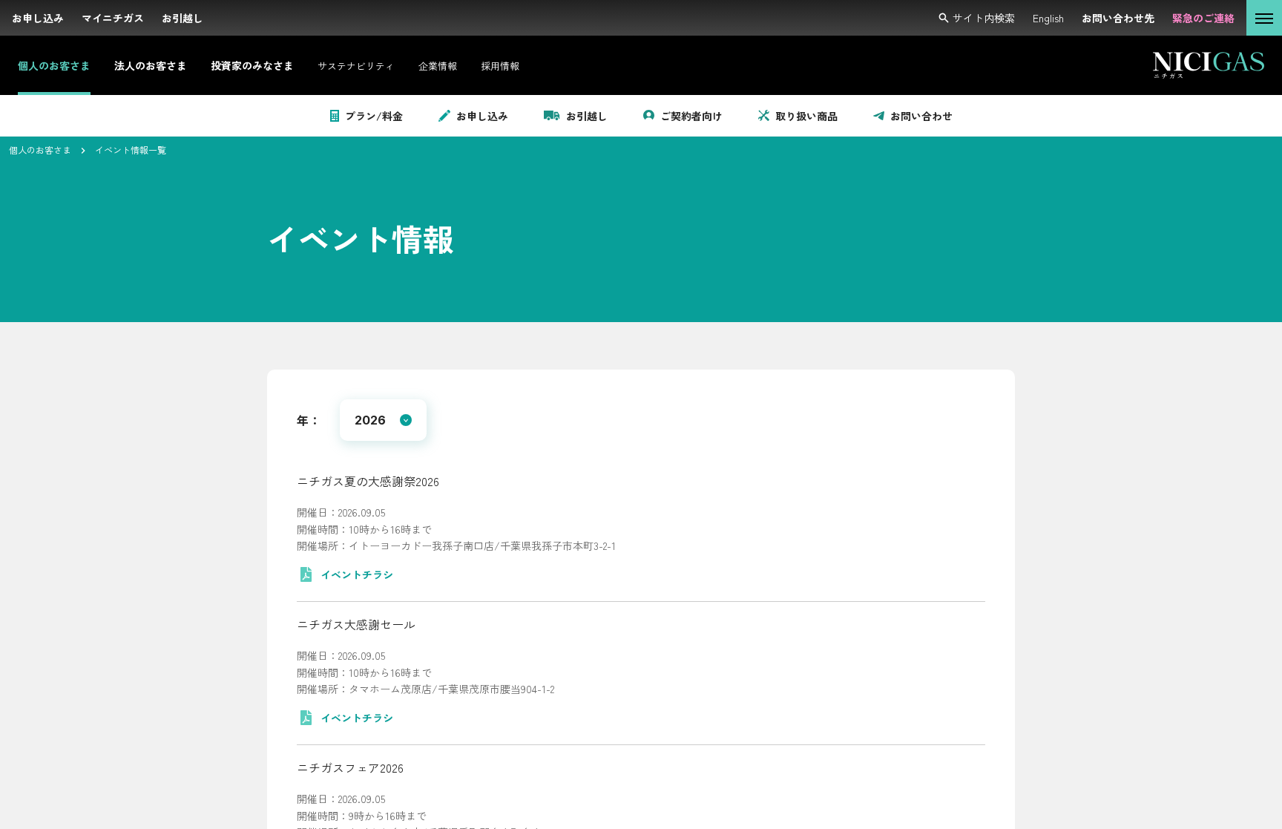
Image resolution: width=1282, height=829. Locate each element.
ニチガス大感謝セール (356, 624)
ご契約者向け (691, 115)
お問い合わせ (921, 115)
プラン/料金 (374, 115)
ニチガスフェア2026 (350, 767)
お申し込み (482, 115)
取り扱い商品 (806, 115)
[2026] (383, 420)
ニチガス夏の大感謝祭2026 (368, 481)
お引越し (587, 115)
